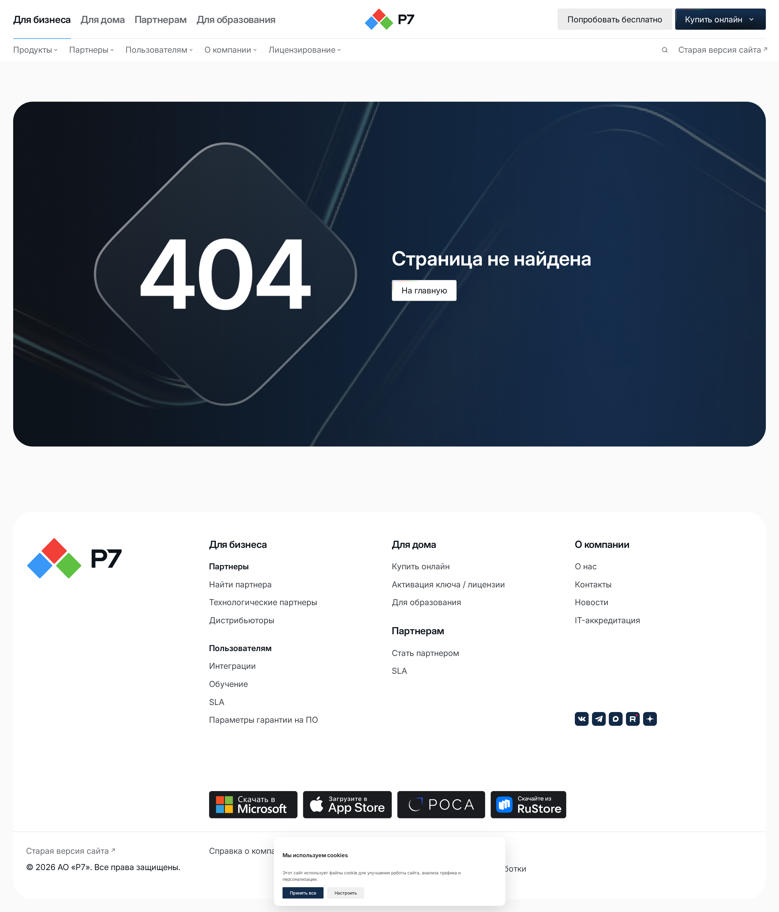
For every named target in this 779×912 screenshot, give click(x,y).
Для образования (236, 19)
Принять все (303, 892)
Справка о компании (249, 851)
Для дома (103, 19)
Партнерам (161, 19)
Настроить (346, 892)
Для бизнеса (42, 19)
